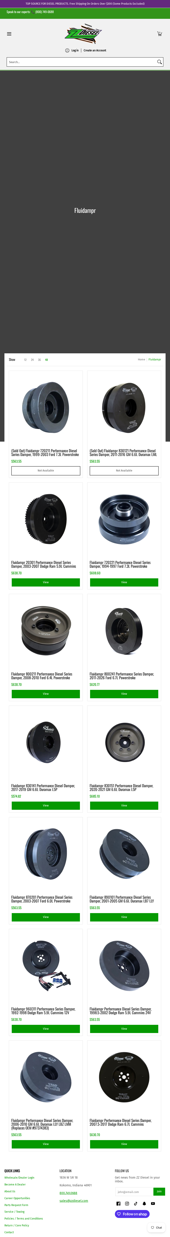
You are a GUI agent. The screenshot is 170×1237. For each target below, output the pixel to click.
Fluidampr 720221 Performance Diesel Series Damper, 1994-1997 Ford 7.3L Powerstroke (120, 564)
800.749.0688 (68, 1193)
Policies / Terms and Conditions (23, 1218)
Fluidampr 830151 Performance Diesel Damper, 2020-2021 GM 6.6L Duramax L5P (121, 787)
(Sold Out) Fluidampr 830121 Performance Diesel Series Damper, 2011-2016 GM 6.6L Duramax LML (123, 452)
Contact (9, 1232)
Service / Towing (14, 1211)
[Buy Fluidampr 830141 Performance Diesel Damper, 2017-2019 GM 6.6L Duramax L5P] (45, 742)
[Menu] (9, 33)
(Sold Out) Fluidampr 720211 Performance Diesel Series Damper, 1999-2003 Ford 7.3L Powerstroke (45, 452)
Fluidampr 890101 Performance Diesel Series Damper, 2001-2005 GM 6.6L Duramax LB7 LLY (122, 899)
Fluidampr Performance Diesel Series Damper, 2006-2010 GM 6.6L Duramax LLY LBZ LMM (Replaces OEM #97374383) (42, 1124)
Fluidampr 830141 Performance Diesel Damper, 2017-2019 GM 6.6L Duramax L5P (43, 787)
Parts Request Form (16, 1205)
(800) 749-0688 (44, 11)
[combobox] (81, 62)
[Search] (159, 62)
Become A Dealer (15, 1184)
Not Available (46, 470)
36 (39, 359)
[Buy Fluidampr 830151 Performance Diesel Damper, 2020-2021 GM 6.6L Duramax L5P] (124, 742)
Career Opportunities (17, 1198)
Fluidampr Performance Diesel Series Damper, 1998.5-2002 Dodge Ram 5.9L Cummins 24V (120, 1010)
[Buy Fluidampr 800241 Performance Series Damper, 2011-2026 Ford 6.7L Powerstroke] (124, 630)
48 (46, 359)
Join (159, 1191)
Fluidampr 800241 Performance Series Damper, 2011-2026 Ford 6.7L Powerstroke (122, 675)
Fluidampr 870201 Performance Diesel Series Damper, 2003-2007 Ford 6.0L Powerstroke (41, 899)
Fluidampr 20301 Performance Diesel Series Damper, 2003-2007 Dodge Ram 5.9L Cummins (43, 564)
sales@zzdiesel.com (74, 1201)
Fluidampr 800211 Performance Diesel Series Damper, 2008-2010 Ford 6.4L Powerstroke (41, 675)
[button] (159, 33)
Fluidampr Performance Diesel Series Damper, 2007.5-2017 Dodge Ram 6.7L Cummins (120, 1122)
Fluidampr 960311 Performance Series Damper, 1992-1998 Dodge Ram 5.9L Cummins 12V (43, 1010)
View (46, 582)
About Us (9, 1191)
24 (32, 359)
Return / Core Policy (16, 1225)
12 (25, 359)
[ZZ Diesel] (83, 33)
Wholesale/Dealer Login (19, 1177)
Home (141, 359)
